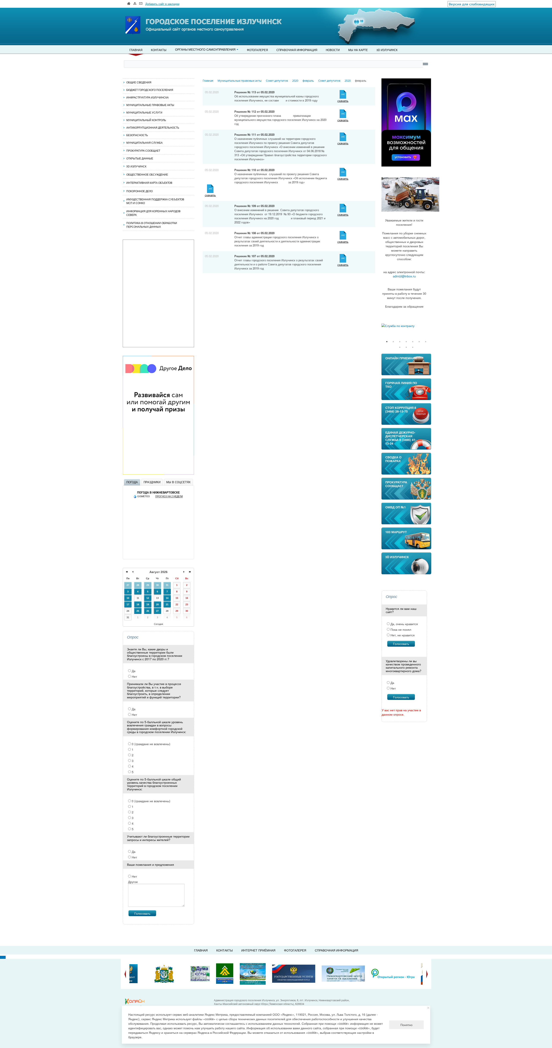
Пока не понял (400, 629)
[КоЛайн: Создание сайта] (136, 1001)
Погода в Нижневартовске (158, 492)
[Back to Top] (3, 957)
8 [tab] (400, 347)
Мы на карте (358, 50)
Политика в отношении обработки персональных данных (151, 224)
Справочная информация (296, 50)
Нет (134, 676)
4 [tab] (406, 341)
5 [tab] (413, 341)
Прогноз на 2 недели (169, 496)
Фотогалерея (257, 50)
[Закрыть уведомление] (428, 1007)
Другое (133, 882)
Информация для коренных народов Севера (153, 212)
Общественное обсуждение (147, 174)
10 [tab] (413, 347)
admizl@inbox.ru (404, 276)
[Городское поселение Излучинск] (142, 16)
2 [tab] (393, 341)
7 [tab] (425, 341)
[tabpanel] (406, 326)
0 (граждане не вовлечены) (150, 744)
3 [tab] (400, 341)
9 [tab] (406, 347)
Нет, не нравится (402, 635)
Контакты (158, 50)
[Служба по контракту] (406, 326)
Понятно (406, 1025)
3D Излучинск (387, 50)
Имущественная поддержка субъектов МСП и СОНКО (155, 201)
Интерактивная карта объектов (149, 182)
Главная (135, 50)
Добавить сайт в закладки (162, 4)
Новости (333, 50)
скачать (342, 101)
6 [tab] (419, 341)
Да (133, 671)
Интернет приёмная (258, 950)
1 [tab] (387, 341)
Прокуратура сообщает (143, 150)
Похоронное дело (139, 191)
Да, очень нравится (404, 624)
